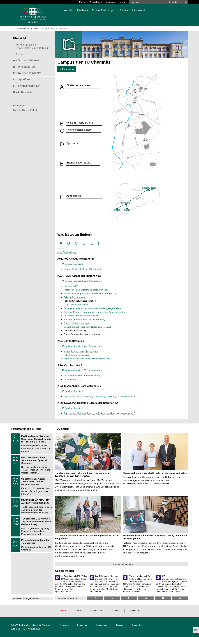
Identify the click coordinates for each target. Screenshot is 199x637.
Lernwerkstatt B (127, 413)
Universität (115, 611)
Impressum (82, 625)
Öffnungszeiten (94, 281)
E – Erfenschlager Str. (26, 85)
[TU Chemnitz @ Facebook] (95, 598)
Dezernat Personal (73, 379)
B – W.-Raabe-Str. (24, 66)
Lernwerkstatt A (127, 396)
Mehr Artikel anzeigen (123, 564)
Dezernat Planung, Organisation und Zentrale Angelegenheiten (94, 312)
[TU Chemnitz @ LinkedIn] (129, 598)
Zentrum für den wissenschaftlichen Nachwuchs (87, 358)
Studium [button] (123, 10)
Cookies (119, 625)
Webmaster (16, 628)
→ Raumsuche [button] (66, 69)
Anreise (20, 54)
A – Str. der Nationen (26, 60)
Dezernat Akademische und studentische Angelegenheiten (92, 308)
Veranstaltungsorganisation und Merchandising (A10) (90, 293)
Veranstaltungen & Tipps (26, 428)
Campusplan (96, 611)
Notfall (63, 611)
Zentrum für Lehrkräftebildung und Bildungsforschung (90, 396)
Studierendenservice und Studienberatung (84, 319)
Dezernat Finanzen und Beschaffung (82, 375)
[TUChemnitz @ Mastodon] (163, 598)
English (82, 2)
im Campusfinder (68, 252)
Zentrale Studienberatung (76, 323)
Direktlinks (95, 2)
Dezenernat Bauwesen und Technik (81, 315)
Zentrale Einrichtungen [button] (103, 10)
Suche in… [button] (174, 2)
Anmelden (111, 2)
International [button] (138, 10)
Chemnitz (133, 611)
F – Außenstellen (23, 92)
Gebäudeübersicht (73, 264)
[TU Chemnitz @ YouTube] (180, 598)
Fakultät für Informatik (74, 297)
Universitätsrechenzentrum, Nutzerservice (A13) (87, 327)
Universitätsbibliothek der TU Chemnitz (83, 269)
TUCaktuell (62, 428)
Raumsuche (19, 105)
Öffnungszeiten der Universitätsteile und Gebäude (32, 46)
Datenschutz (101, 625)
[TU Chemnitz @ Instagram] (112, 598)
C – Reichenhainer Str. (27, 73)
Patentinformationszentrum (77, 355)
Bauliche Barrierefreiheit (25, 110)
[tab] (61, 243)
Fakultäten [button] (82, 10)
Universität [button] (67, 10)
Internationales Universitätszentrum (81, 351)
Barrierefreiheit (138, 625)
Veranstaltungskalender (27, 598)
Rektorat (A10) (71, 286)
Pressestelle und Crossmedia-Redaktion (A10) (86, 289)
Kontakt (123, 2)
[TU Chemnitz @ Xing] (146, 598)
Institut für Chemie (79, 304)
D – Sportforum (22, 79)
